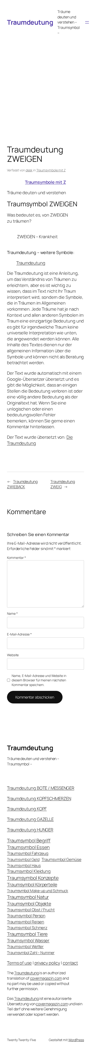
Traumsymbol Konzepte (33, 877)
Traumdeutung (30, 22)
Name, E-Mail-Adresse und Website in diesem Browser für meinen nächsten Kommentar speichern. (39, 680)
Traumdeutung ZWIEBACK (22, 484)
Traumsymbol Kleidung (29, 871)
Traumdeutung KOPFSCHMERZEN (39, 798)
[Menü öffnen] (87, 22)
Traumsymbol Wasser (28, 940)
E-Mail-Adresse (19, 634)
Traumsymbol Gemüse (61, 859)
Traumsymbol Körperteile (32, 884)
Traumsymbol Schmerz (27, 927)
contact (70, 963)
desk (29, 170)
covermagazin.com (46, 978)
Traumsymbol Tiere (27, 934)
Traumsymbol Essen (28, 847)
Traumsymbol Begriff (28, 840)
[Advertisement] (45, 85)
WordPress (76, 1040)
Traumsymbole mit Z (51, 170)
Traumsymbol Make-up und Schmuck (37, 890)
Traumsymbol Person (26, 915)
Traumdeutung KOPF (27, 808)
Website (13, 655)
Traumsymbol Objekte (29, 903)
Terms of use (19, 963)
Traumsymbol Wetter (25, 946)
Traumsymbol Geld (23, 859)
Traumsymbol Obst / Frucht (31, 909)
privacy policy (47, 963)
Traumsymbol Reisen (25, 921)
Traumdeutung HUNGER (30, 829)
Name (12, 613)
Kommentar (16, 557)
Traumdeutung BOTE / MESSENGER (40, 788)
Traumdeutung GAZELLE (30, 819)
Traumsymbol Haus (24, 865)
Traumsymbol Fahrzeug (27, 853)
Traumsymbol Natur (28, 897)
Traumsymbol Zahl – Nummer (31, 952)
